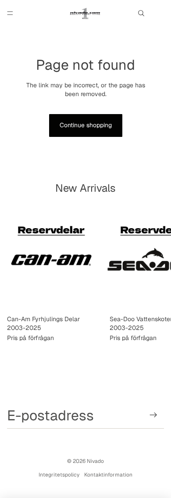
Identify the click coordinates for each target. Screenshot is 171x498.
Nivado (95, 461)
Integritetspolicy (59, 474)
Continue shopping (86, 125)
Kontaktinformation (108, 474)
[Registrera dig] (153, 415)
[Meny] (10, 13)
